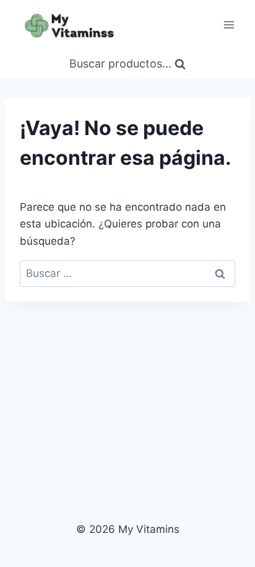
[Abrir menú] (228, 24)
